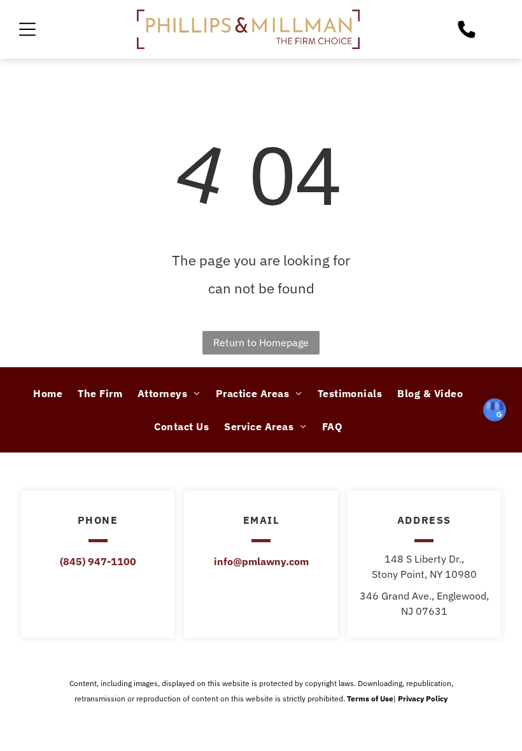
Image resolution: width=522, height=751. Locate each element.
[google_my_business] (494, 411)
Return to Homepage (261, 342)
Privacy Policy (423, 698)
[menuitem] (47, 393)
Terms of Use (370, 698)
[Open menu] (27, 29)
